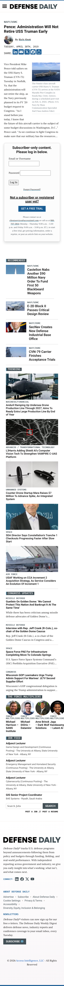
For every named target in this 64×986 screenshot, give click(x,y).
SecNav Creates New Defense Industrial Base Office (40, 333)
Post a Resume (50, 811)
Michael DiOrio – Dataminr (26, 725)
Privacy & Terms (33, 900)
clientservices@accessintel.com (24, 220)
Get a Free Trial (32, 208)
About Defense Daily (44, 896)
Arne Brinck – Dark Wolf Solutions (42, 725)
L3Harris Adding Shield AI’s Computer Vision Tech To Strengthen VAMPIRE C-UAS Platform (31, 453)
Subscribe (23, 896)
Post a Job (31, 811)
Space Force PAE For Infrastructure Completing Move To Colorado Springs (28, 653)
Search (50, 806)
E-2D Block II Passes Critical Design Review (38, 310)
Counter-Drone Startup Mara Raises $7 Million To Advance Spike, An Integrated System (29, 496)
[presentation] (13, 708)
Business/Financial (17, 402)
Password (14, 173)
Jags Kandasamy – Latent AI (57, 725)
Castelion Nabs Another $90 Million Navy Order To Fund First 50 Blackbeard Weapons (38, 281)
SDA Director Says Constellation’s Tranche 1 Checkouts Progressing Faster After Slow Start (31, 538)
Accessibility (10, 904)
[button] (4, 6)
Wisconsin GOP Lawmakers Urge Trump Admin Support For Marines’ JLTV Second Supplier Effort (30, 678)
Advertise (8, 896)
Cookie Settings (12, 900)
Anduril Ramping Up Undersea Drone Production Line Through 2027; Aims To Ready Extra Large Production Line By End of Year (30, 410)
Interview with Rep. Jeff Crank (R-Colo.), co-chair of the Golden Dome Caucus (32, 630)
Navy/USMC (10, 22)
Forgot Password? (32, 189)
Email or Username (20, 158)
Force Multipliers (13, 717)
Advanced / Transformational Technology (30, 447)
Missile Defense (15, 598)
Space (9, 532)
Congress (11, 672)
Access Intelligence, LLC (30, 960)
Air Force (11, 574)
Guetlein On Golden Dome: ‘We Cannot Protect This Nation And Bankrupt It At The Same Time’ (31, 604)
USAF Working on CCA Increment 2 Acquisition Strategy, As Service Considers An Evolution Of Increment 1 (31, 580)
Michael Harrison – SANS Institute (12, 726)
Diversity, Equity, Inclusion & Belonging (24, 908)
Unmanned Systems (16, 490)
